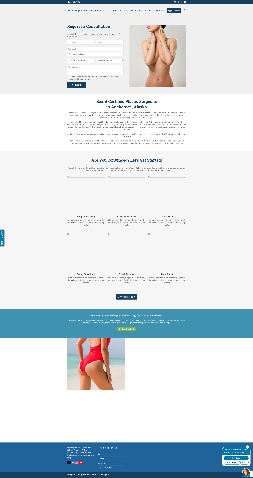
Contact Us (102, 463)
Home (100, 454)
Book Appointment (104, 468)
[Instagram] (181, 2)
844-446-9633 (75, 2)
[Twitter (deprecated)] (69, 462)
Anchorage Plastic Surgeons (84, 10)
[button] (184, 10)
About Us (101, 459)
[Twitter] (175, 2)
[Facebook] (178, 2)
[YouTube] (185, 2)
